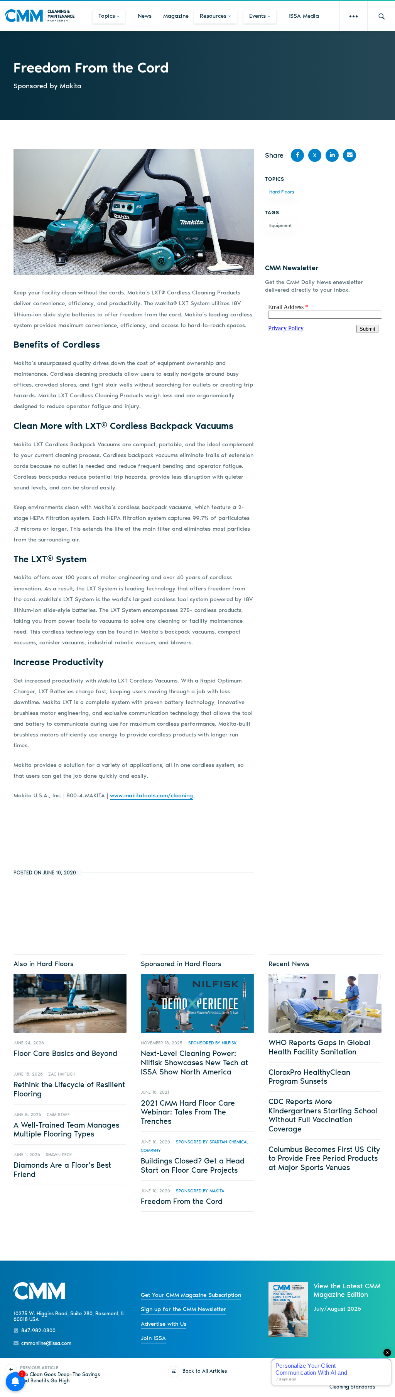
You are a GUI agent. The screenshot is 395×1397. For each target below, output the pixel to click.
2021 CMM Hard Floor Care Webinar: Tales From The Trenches (188, 1112)
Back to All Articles (204, 1371)
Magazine (176, 15)
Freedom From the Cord (182, 1201)
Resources (213, 15)
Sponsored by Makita (200, 1191)
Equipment (280, 225)
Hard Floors (281, 192)
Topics (106, 15)
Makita (70, 86)
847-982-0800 (38, 1330)
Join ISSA (153, 1338)
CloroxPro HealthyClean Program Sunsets (309, 1077)
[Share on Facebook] (297, 155)
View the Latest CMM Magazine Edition (347, 1290)
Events (257, 15)
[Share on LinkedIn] (332, 155)
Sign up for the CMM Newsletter (183, 1309)
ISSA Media (304, 15)
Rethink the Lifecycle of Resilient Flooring (69, 1089)
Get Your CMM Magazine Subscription (191, 1294)
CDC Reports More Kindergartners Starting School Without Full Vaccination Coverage (322, 1115)
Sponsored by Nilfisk (212, 1043)
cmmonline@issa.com (46, 1343)
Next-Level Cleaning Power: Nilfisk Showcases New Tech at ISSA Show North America (194, 1062)
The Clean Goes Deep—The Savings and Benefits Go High (60, 1374)
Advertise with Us (163, 1323)
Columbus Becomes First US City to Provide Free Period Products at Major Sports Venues (324, 1158)
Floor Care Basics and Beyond (65, 1053)
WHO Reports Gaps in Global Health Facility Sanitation (319, 1047)
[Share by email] (349, 155)
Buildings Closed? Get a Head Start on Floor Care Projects (193, 1165)
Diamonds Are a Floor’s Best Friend (62, 1169)
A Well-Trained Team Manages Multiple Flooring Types (66, 1129)
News (145, 15)
